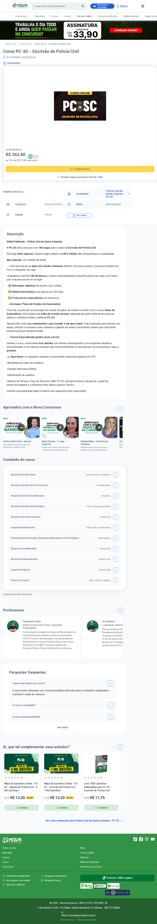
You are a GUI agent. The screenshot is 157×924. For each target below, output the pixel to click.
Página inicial (10, 44)
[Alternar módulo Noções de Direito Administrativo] (115, 506)
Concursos (21, 16)
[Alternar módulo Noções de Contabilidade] (115, 548)
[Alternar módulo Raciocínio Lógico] (115, 580)
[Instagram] (147, 839)
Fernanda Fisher (32, 621)
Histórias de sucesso (91, 866)
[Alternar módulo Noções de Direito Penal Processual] (115, 485)
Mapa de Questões (89, 862)
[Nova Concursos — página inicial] (20, 6)
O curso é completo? (24, 705)
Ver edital (81, 215)
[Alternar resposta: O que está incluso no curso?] (110, 683)
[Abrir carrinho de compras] (143, 6)
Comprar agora (82, 169)
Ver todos (62, 726)
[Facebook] (141, 839)
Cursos (54, 16)
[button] (114, 409)
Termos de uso (67, 920)
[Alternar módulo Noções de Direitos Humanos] (115, 517)
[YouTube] (153, 839)
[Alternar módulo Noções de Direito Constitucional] (115, 495)
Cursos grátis (87, 852)
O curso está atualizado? (26, 716)
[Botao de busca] (83, 6)
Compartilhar (13, 63)
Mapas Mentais (131, 16)
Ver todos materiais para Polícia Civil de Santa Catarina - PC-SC (82, 820)
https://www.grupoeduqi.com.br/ (78, 915)
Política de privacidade (87, 920)
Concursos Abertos (108, 16)
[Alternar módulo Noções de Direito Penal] (115, 474)
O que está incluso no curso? (28, 683)
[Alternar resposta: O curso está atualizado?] (110, 717)
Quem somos (9, 848)
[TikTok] (135, 839)
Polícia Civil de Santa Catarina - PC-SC (115, 193)
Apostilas (40, 16)
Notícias (84, 857)
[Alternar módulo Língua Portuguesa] (115, 569)
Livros (67, 16)
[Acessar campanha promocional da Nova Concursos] (78, 30)
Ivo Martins (108, 621)
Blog (82, 848)
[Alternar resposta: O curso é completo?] (110, 705)
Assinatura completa (102, 6)
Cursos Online (25, 44)
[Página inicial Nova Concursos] (11, 840)
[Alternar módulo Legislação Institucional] (115, 527)
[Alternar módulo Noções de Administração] (115, 559)
